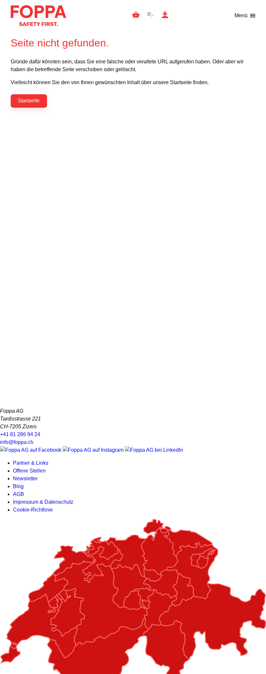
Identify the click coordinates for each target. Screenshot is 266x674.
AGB (18, 494)
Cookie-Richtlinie (33, 509)
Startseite (29, 100)
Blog (18, 486)
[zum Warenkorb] (135, 15)
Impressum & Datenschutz (43, 502)
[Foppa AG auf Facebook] (31, 450)
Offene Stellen (29, 470)
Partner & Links (30, 463)
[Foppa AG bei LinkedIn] (154, 450)
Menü (241, 15)
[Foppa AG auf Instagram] (94, 450)
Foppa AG (38, 15)
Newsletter (25, 478)
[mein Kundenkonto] (165, 15)
